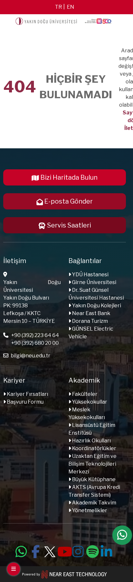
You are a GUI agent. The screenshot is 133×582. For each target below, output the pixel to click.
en (70, 7)
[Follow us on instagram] (78, 550)
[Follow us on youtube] (63, 550)
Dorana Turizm (89, 321)
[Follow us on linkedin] (106, 550)
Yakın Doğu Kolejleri (96, 305)
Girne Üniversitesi (93, 282)
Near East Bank (90, 313)
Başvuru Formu (25, 402)
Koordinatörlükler (93, 448)
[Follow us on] (49, 550)
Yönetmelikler (89, 510)
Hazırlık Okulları (91, 441)
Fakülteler (84, 394)
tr (58, 7)
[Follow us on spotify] (92, 550)
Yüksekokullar (89, 402)
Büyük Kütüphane (93, 479)
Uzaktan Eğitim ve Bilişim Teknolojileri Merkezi (92, 464)
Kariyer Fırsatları (27, 394)
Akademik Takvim (93, 503)
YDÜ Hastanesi (89, 274)
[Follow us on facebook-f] (35, 550)
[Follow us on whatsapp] (21, 550)
